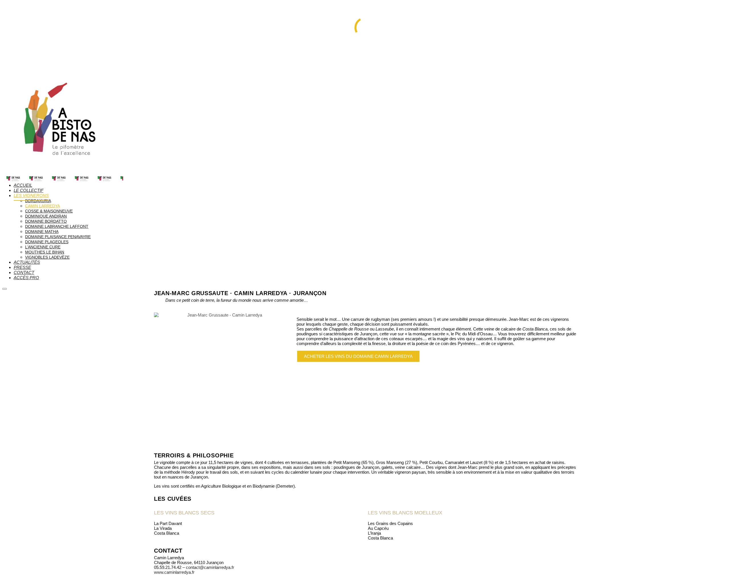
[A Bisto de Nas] (62, 173)
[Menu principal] (4, 289)
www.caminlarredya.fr (174, 572)
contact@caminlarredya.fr (210, 567)
